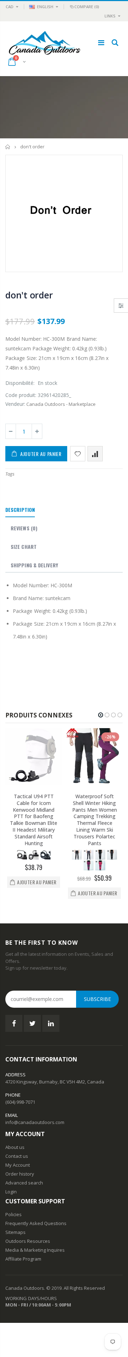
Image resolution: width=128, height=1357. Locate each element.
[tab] (20, 510)
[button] (100, 715)
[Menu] (101, 42)
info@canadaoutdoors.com (34, 1122)
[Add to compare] (95, 453)
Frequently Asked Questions (35, 1223)
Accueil (8, 146)
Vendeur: (15, 404)
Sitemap (14, 1232)
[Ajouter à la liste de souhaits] (77, 453)
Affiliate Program (23, 1259)
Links (110, 15)
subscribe (97, 999)
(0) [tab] (24, 528)
